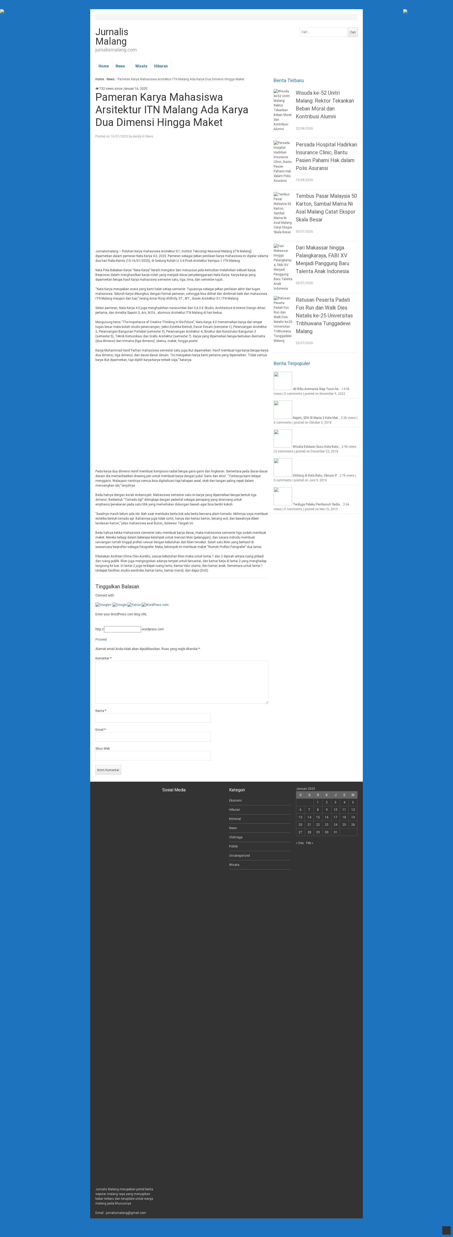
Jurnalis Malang (111, 36)
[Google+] (103, 605)
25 (344, 825)
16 (326, 817)
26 (353, 825)
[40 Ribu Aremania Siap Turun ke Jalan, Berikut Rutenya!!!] (283, 389)
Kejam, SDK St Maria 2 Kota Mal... (316, 418)
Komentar (103, 658)
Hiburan (161, 66)
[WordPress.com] (155, 605)
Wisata (141, 66)
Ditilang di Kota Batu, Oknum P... (316, 475)
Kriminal (235, 819)
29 (318, 832)
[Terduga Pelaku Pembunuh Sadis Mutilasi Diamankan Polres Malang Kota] (283, 504)
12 (353, 810)
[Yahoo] (134, 605)
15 (318, 817)
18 (344, 817)
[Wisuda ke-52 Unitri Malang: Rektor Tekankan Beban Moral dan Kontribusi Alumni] (283, 110)
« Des (300, 843)
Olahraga (235, 837)
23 (326, 825)
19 (353, 817)
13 (300, 817)
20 (300, 825)
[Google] (119, 605)
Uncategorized (239, 855)
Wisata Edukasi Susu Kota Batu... (317, 447)
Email (100, 730)
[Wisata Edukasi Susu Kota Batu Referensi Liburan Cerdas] (283, 447)
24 (335, 825)
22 (318, 825)
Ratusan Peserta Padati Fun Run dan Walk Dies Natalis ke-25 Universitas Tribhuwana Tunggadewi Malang (324, 315)
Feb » (309, 843)
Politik (233, 846)
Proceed (101, 639)
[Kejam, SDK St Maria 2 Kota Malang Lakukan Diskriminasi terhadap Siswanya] (283, 418)
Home (104, 66)
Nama (100, 711)
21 (309, 825)
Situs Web (102, 748)
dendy (137, 136)
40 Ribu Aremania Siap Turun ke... (317, 389)
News (120, 66)
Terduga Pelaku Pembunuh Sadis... (317, 504)
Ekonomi (235, 800)
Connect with (104, 595)
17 (335, 817)
